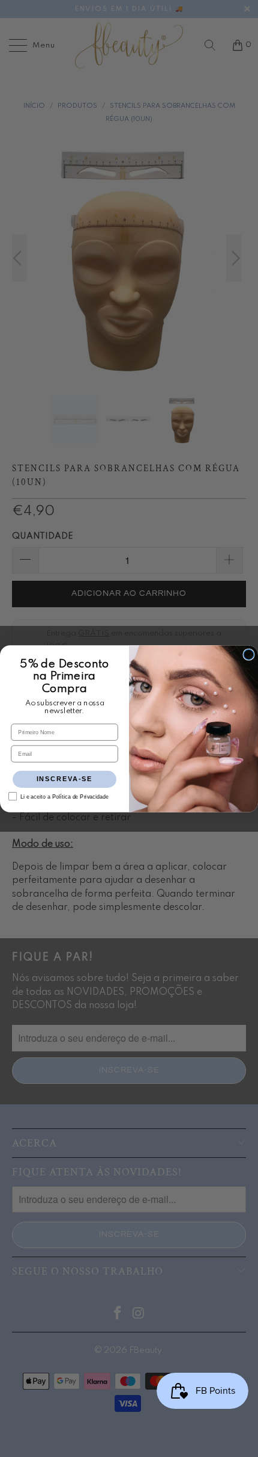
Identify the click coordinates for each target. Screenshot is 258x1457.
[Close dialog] (249, 654)
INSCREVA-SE (65, 778)
